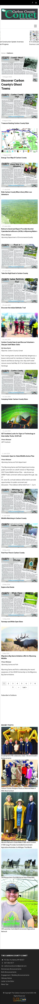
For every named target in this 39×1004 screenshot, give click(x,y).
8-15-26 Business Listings (14, 42)
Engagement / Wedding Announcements (15, 975)
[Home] (19, 14)
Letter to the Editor (7, 981)
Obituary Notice (6, 978)
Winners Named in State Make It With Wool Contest (18, 842)
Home (3, 53)
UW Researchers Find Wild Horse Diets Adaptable (17, 877)
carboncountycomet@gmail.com (15, 966)
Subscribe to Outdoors (9, 695)
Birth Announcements (8, 972)
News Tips (4, 984)
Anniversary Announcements (11, 969)
